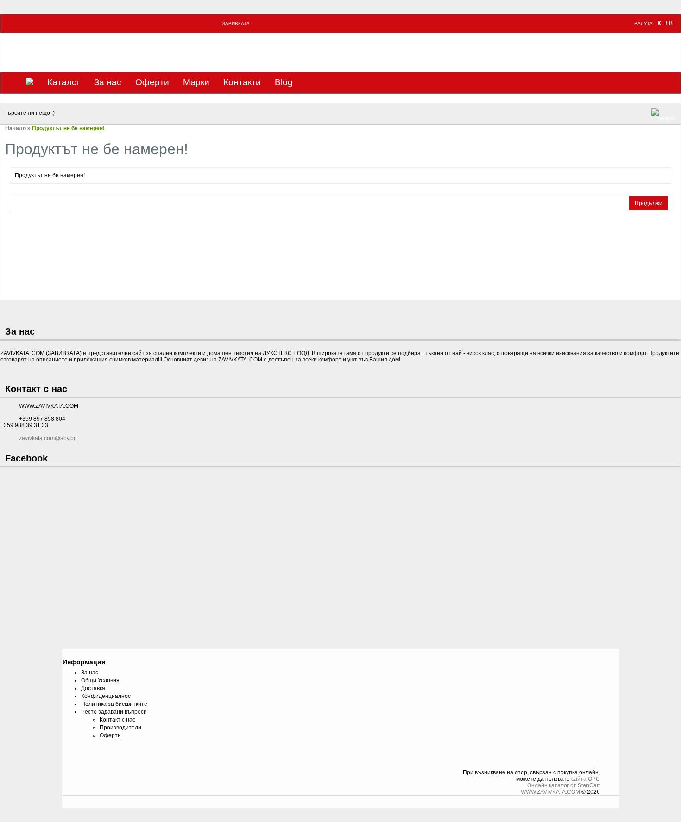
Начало (15, 128)
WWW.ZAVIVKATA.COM (550, 792)
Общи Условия (100, 680)
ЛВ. (669, 23)
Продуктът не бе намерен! (68, 128)
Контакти (242, 82)
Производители (120, 727)
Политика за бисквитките (114, 704)
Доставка (93, 688)
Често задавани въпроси (114, 712)
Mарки (196, 82)
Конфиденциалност (107, 696)
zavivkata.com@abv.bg (48, 438)
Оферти (152, 82)
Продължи (648, 203)
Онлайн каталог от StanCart (563, 785)
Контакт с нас (117, 719)
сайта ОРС (585, 779)
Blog (284, 82)
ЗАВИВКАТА (236, 23)
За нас (107, 82)
